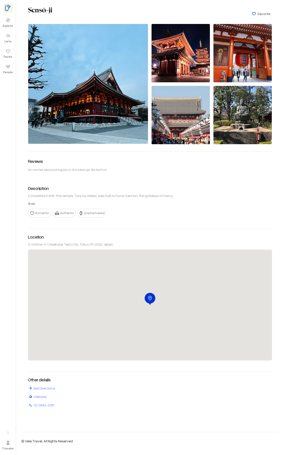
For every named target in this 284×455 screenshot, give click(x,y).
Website (40, 396)
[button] (150, 299)
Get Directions (44, 388)
